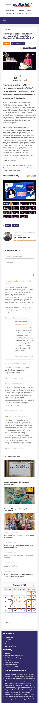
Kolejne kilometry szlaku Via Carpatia (18, 683)
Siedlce (8, 5)
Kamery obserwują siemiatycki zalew (18, 692)
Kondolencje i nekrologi (13, 658)
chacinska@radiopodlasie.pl (25, 240)
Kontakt (29, 14)
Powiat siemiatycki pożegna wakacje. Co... (20, 685)
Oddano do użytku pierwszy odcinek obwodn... (20, 688)
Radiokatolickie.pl (11, 665)
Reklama (20, 14)
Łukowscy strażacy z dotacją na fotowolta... (20, 699)
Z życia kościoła (10, 646)
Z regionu (8, 639)
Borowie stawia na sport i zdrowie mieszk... (20, 674)
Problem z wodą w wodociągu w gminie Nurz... (20, 681)
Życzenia (8, 660)
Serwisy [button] (10, 14)
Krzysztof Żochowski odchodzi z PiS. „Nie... (19, 690)
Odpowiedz (17, 318)
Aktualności (9, 637)
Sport (7, 644)
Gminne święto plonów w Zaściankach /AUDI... (20, 679)
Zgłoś (25, 318)
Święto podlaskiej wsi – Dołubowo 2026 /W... (20, 694)
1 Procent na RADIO (11, 667)
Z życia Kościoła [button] (25, 10)
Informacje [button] (10, 10)
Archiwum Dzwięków (12, 662)
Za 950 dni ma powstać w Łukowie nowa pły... (20, 677)
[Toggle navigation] (4, 20)
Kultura (32, 48)
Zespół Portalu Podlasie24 (14, 656)
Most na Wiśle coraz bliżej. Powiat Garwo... (19, 697)
